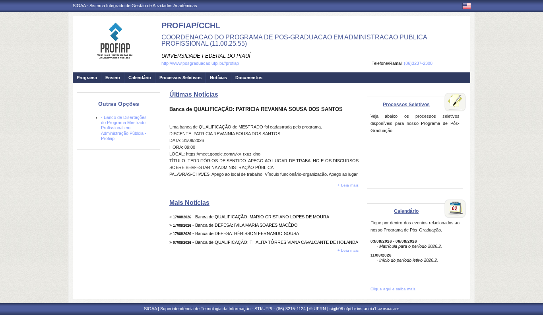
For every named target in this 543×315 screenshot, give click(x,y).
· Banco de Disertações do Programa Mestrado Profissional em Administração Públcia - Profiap (124, 128)
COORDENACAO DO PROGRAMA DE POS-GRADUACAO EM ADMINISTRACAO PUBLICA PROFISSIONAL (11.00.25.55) (294, 40)
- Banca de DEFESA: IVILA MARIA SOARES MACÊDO (235, 225)
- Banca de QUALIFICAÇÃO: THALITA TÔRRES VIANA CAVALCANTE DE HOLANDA (265, 242)
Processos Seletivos (180, 77)
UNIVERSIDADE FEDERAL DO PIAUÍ (205, 56)
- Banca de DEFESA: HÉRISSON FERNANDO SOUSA (236, 233)
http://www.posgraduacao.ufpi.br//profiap (200, 63)
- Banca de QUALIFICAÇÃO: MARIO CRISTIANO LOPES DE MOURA (251, 216)
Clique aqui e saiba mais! (393, 289)
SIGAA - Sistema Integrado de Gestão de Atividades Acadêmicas (135, 5)
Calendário (139, 77)
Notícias (218, 77)
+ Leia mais (348, 185)
